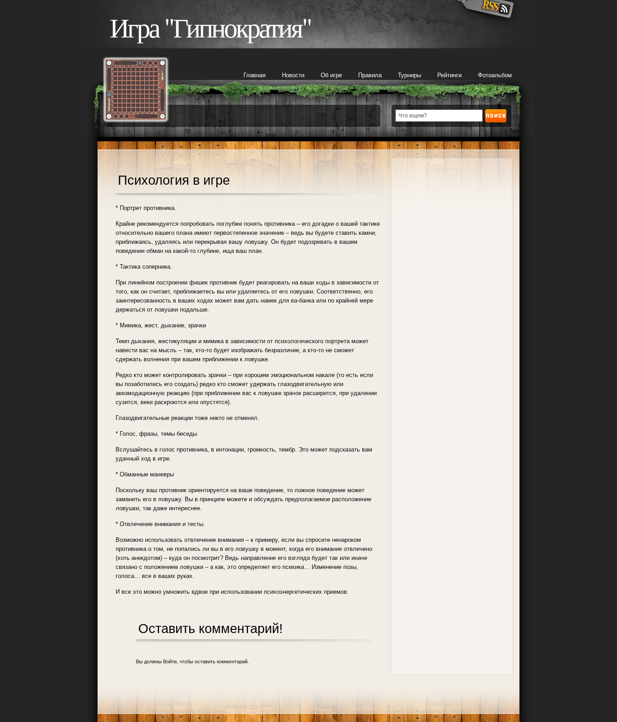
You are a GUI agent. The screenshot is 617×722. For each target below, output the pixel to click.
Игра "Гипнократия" (210, 27)
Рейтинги (449, 75)
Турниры (409, 75)
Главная (254, 75)
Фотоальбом (495, 75)
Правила (370, 75)
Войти (170, 661)
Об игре (331, 75)
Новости (293, 75)
